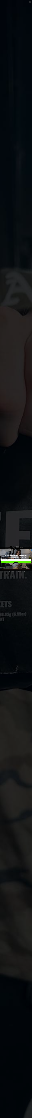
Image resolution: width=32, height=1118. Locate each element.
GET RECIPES (16, 562)
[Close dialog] (31, 550)
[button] (28, 1114)
